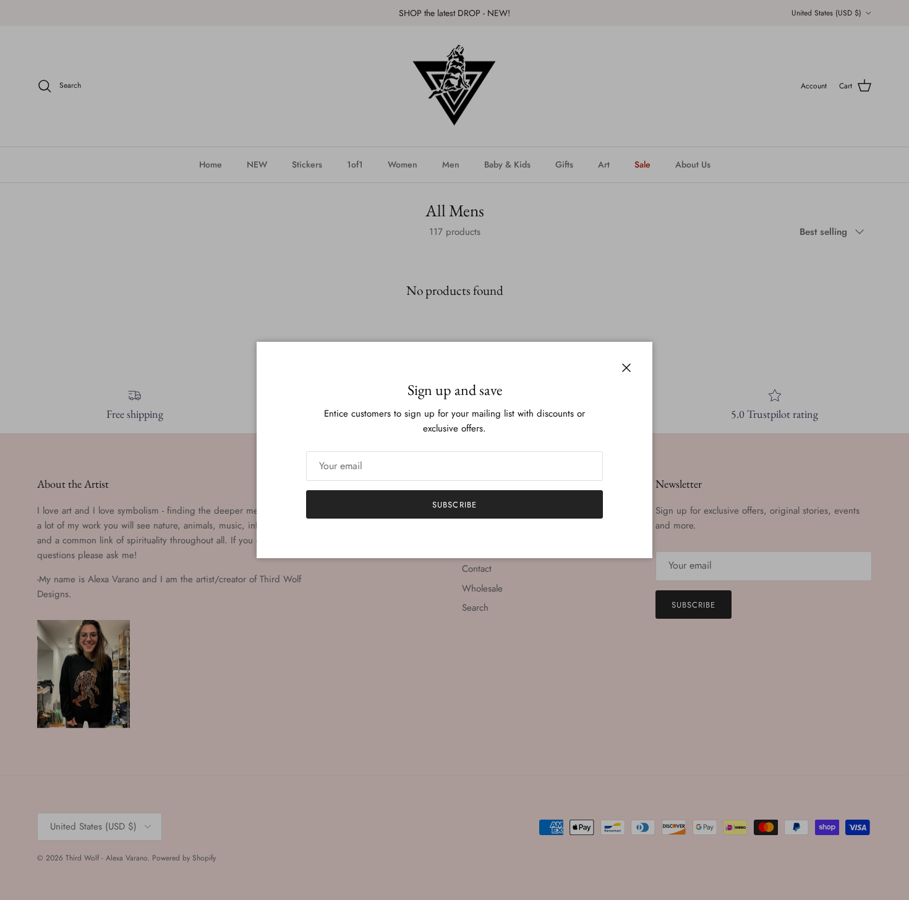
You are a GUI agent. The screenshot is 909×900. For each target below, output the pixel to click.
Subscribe (454, 505)
